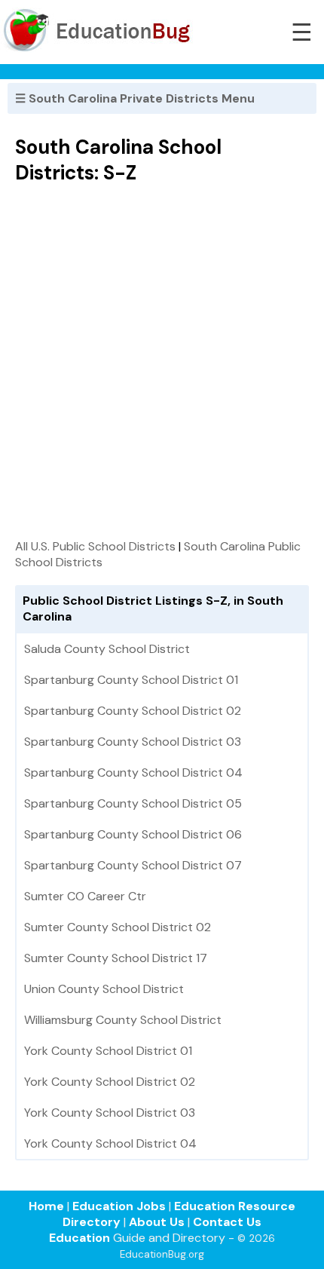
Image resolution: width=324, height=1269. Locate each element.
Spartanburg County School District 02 (132, 711)
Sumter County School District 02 (117, 927)
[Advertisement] (162, 361)
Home (46, 1206)
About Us (157, 1222)
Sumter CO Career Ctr (85, 896)
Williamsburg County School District (123, 1020)
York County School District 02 (109, 1082)
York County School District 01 (108, 1051)
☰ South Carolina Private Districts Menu (135, 98)
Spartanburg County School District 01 (131, 680)
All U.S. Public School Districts (95, 546)
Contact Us (227, 1222)
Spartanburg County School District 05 (133, 803)
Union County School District (104, 989)
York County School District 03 (109, 1112)
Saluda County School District (107, 649)
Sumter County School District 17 (115, 958)
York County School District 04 (110, 1143)
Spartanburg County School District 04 (133, 772)
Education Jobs (119, 1206)
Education (79, 1238)
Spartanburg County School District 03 (132, 741)
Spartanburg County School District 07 (133, 865)
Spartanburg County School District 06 (133, 834)
